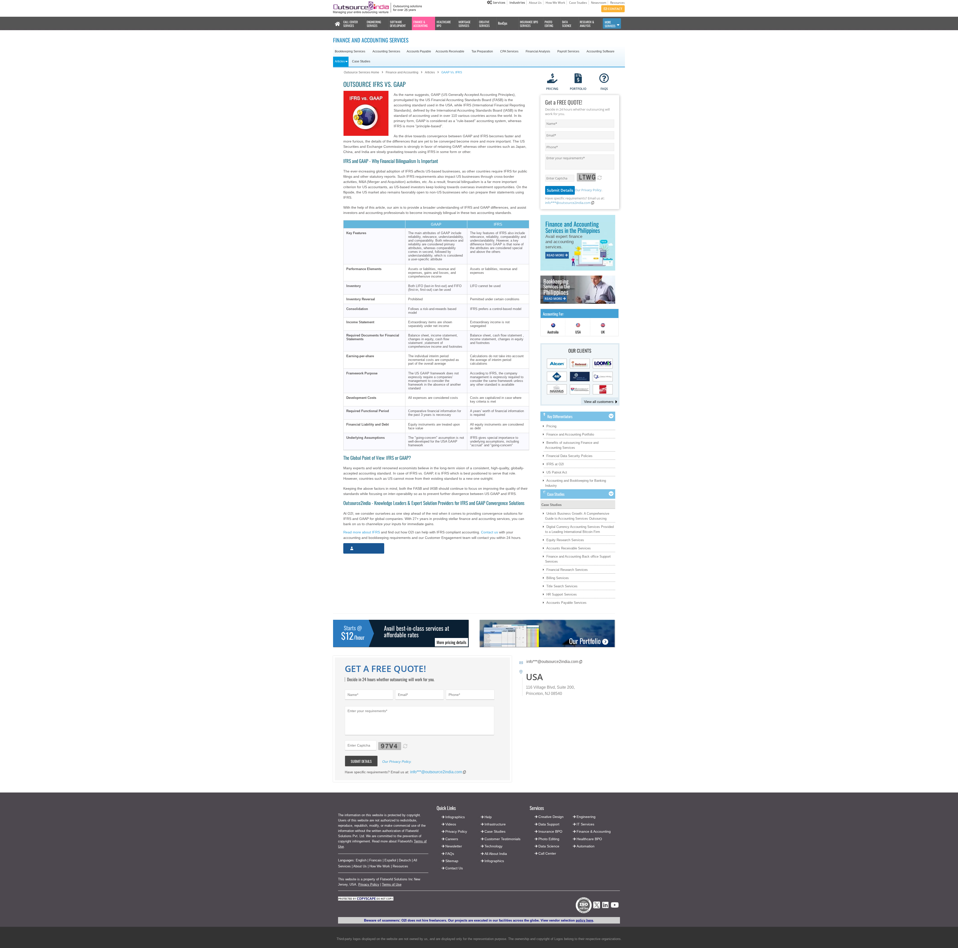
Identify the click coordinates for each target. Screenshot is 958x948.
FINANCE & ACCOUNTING (420, 24)
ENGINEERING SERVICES (374, 24)
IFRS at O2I (555, 464)
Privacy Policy (368, 884)
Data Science (548, 846)
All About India (495, 854)
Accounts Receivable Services (568, 548)
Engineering (586, 817)
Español (390, 860)
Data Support (548, 824)
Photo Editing (548, 839)
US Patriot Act (556, 472)
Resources (617, 2)
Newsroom (598, 2)
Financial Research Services (567, 570)
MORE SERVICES (610, 24)
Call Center (547, 853)
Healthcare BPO (589, 839)
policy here (584, 920)
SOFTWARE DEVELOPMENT (398, 24)
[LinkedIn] (605, 906)
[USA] (578, 327)
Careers (451, 839)
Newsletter (453, 846)
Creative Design (551, 817)
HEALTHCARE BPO (444, 24)
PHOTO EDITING (549, 24)
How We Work (555, 2)
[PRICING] (552, 78)
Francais (375, 860)
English (361, 860)
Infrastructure (495, 824)
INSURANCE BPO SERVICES (529, 24)
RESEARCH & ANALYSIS (587, 24)
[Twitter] (596, 910)
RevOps (502, 23)
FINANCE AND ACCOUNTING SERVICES (370, 40)
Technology (493, 846)
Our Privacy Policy (588, 190)
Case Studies (578, 2)
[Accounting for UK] (603, 327)
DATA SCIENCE (566, 24)
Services (498, 2)
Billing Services (557, 578)
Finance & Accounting (594, 831)
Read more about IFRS (361, 532)
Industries (517, 2)
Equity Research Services (565, 540)
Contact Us (453, 868)
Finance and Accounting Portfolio (570, 434)
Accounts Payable (419, 51)
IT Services (585, 824)
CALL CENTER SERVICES (350, 24)
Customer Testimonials (502, 839)
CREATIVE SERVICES (484, 24)
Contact (614, 8)
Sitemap (451, 861)
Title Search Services (562, 586)
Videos (450, 824)
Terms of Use (391, 884)
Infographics (494, 861)
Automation (586, 846)
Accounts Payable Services (566, 603)
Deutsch (405, 860)
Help (488, 817)
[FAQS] (604, 78)
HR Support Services (561, 594)
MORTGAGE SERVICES (465, 24)
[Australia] (553, 327)
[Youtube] (615, 906)
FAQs (449, 854)
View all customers (598, 402)
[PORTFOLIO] (578, 78)
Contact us (489, 532)
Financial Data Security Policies (569, 456)
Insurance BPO (550, 831)
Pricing (551, 426)
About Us (535, 2)
